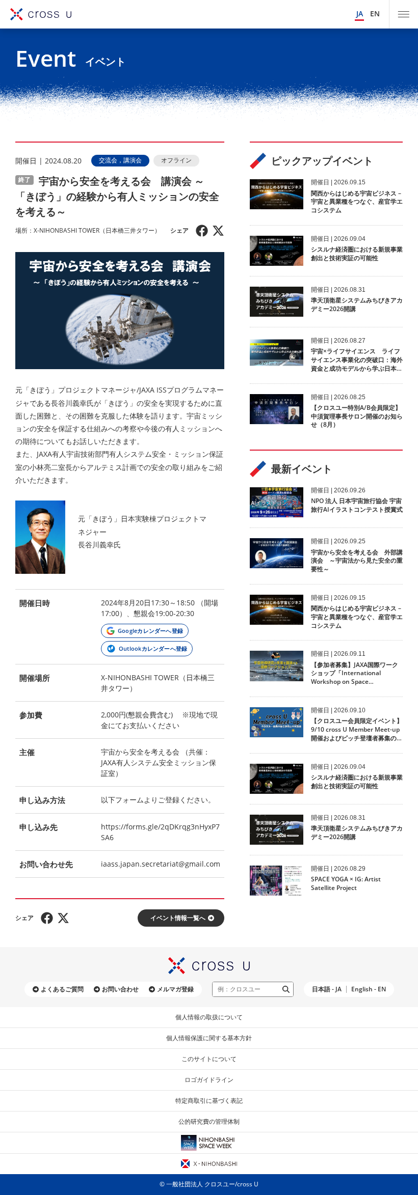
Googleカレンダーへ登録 (150, 630)
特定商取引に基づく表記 (209, 1100)
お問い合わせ (120, 989)
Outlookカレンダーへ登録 (153, 648)
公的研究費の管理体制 (209, 1121)
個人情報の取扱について (209, 1017)
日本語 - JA (327, 989)
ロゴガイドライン (209, 1079)
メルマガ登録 (175, 989)
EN (375, 13)
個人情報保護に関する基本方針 (209, 1038)
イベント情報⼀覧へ (177, 917)
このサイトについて (209, 1058)
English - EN (368, 989)
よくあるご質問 (62, 989)
